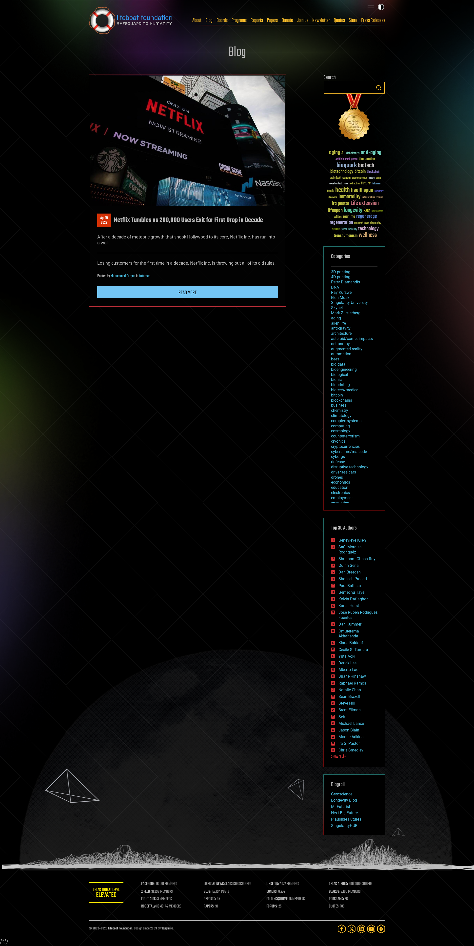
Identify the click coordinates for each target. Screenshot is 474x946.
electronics (340, 492)
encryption (340, 503)
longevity (353, 210)
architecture (341, 333)
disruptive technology (349, 467)
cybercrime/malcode (349, 451)
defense (338, 461)
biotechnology (341, 171)
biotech (366, 165)
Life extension (365, 203)
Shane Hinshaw (352, 676)
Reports (257, 20)
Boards (222, 20)
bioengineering (344, 369)
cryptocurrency (359, 178)
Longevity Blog (344, 800)
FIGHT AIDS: (149, 899)
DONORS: (271, 891)
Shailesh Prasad (352, 578)
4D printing (340, 277)
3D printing (340, 272)
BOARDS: (334, 891)
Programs (239, 20)
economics (340, 482)
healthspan (362, 190)
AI (342, 153)
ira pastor (340, 203)
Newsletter (321, 20)
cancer (346, 178)
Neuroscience (377, 211)
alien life (338, 323)
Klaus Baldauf (350, 642)
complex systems (346, 420)
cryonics (338, 441)
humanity (379, 191)
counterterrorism (345, 436)
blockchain (373, 172)
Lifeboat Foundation (120, 928)
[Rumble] (381, 929)
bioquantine (367, 159)
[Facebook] (342, 929)
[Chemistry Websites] (354, 118)
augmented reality (346, 349)
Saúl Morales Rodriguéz (349, 549)
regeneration (341, 222)
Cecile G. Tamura (353, 649)
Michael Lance (351, 723)
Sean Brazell (349, 696)
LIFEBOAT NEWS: (214, 884)
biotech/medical (345, 390)
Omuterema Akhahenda (348, 634)
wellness (368, 235)
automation (341, 354)
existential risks (338, 184)
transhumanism (345, 235)
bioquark (346, 165)
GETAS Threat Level (106, 893)
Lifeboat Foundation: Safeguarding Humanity (131, 20)
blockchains (341, 400)
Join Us (302, 20)
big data (338, 364)
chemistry (339, 410)
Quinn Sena (348, 565)
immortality (349, 197)
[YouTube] (371, 929)
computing (340, 426)
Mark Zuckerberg (345, 313)
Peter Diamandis (345, 282)
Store (353, 20)
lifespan (335, 210)
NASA (367, 211)
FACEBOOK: (148, 884)
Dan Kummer (349, 624)
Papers (272, 20)
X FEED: (146, 891)
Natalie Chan (349, 690)
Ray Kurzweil (342, 292)
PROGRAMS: (336, 899)
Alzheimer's (352, 153)
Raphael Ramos (352, 683)
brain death (335, 178)
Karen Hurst (348, 605)
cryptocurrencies (345, 446)
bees (335, 359)
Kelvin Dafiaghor (353, 599)
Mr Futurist (340, 806)
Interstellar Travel (372, 197)
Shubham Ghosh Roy (356, 558)
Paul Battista (349, 585)
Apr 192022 (104, 220)
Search (379, 88)
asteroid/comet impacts (352, 338)
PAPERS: (209, 906)
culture (372, 178)
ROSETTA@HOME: (152, 906)
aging (334, 153)
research (358, 223)
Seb (341, 716)
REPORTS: (210, 899)
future (366, 183)
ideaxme (332, 197)
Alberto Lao (348, 669)
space (336, 229)
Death (378, 178)
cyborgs (338, 456)
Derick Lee (347, 663)
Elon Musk (340, 297)
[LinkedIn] (361, 929)
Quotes (339, 20)
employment (342, 497)
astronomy (340, 343)
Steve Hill (346, 703)
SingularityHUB (344, 825)
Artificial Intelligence (346, 159)
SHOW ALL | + (338, 756)
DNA (335, 287)
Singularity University (349, 302)
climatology (341, 415)
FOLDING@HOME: (277, 899)
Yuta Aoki (346, 656)
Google (330, 191)
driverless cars (343, 472)
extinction (355, 183)
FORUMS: (272, 906)
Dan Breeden (349, 572)
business (339, 405)
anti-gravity (341, 328)
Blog (209, 20)
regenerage (366, 216)
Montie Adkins (350, 736)
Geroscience (341, 794)
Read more (187, 293)
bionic (336, 379)
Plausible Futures (346, 819)
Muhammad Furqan (123, 276)
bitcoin (360, 171)
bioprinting (340, 384)
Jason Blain (348, 730)
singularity (375, 223)
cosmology (340, 431)
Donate (287, 20)
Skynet (337, 307)
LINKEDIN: (272, 884)
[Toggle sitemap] (371, 7)
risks (366, 223)
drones (337, 477)
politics (338, 217)
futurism (144, 276)
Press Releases (373, 20)
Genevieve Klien (352, 540)
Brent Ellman (349, 710)
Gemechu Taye (351, 592)
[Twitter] (352, 929)
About (196, 20)
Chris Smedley (350, 750)
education (339, 487)
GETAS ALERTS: (338, 884)
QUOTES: (334, 906)
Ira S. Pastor (349, 743)
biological (339, 374)
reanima (349, 216)
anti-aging (371, 153)
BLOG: (207, 891)
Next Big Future (344, 812)
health (342, 190)
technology (368, 229)
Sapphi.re (167, 928)
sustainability (349, 229)
